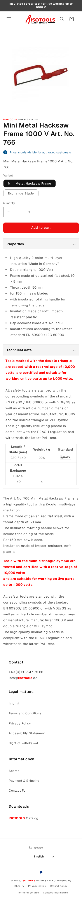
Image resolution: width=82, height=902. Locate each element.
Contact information (55, 892)
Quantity (9, 203)
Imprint (14, 703)
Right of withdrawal (23, 743)
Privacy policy (37, 886)
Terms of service (28, 892)
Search (14, 771)
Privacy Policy (20, 723)
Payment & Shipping (24, 781)
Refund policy (59, 886)
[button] (9, 19)
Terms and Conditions (25, 713)
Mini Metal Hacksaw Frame (29, 183)
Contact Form (19, 790)
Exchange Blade (21, 193)
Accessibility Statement (27, 733)
